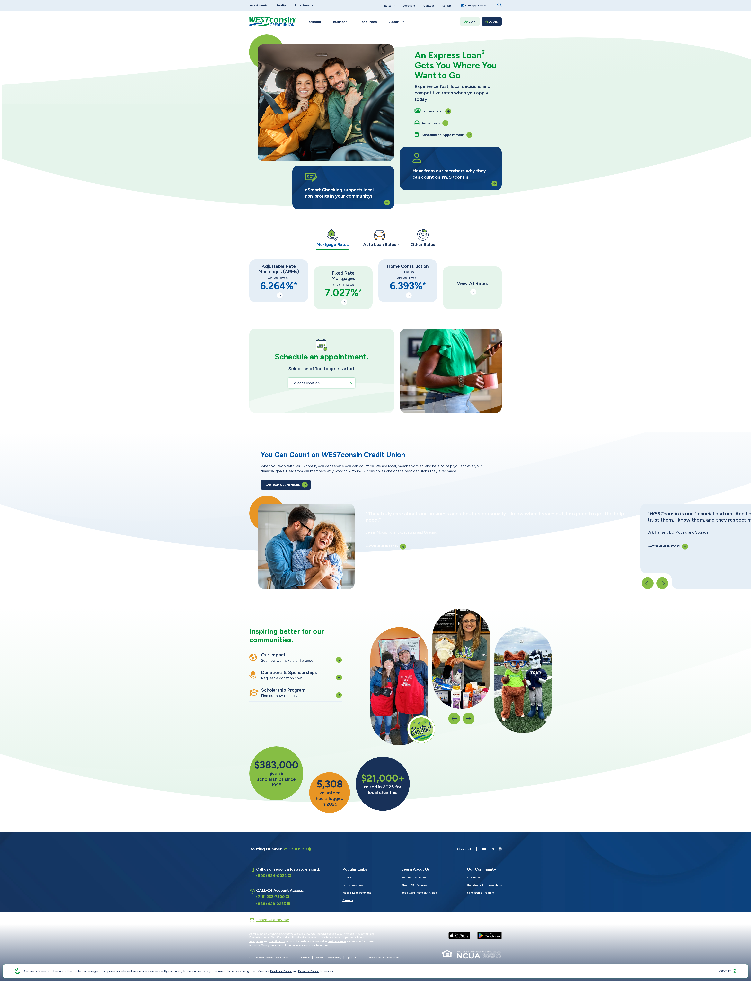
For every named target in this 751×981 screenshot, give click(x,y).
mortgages (256, 941)
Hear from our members (282, 484)
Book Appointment (476, 5)
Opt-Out (351, 957)
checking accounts (308, 937)
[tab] (332, 239)
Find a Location (352, 885)
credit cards (277, 941)
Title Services (305, 5)
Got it (725, 971)
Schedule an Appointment (443, 135)
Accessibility (334, 957)
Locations (409, 5)
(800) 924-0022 (271, 875)
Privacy (319, 957)
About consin (414, 885)
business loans (337, 941)
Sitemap (305, 957)
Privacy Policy (308, 971)
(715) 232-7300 (270, 896)
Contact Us (350, 877)
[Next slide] (662, 583)
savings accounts (333, 937)
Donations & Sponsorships (484, 885)
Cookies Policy (281, 971)
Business (340, 21)
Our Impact (474, 877)
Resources (368, 21)
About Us (396, 21)
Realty (281, 5)
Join (472, 21)
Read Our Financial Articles (419, 892)
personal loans (354, 937)
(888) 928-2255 (271, 903)
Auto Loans (431, 123)
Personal (313, 21)
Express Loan (432, 111)
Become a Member (413, 877)
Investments (258, 5)
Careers (447, 5)
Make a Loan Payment (356, 892)
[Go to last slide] (648, 583)
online (292, 945)
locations (322, 945)
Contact (428, 5)
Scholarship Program (480, 892)
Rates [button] (387, 5)
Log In (493, 21)
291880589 (295, 849)
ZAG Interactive (390, 957)
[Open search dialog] (499, 5)
